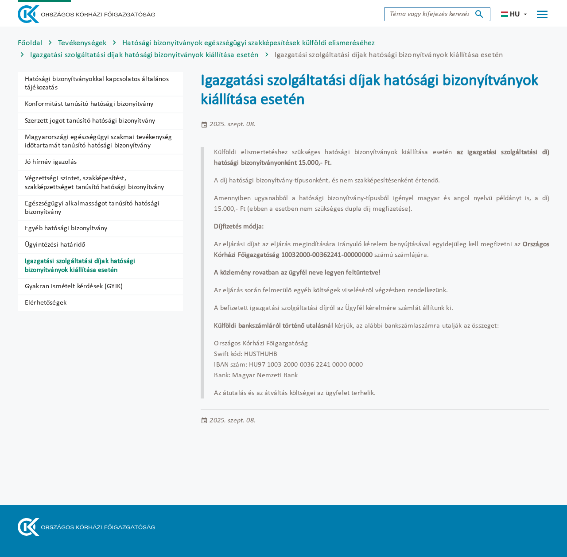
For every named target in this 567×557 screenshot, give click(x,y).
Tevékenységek (82, 43)
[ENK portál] (86, 14)
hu (515, 14)
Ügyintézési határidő (55, 244)
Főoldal (30, 43)
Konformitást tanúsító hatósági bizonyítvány (89, 104)
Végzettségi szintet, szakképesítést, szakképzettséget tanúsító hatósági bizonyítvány (94, 182)
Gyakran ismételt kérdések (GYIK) (74, 286)
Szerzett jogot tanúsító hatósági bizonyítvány (90, 120)
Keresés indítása (479, 14)
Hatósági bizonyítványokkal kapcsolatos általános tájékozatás (97, 83)
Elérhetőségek (45, 302)
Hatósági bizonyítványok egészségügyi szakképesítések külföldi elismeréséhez (248, 43)
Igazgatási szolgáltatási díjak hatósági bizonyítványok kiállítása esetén (144, 55)
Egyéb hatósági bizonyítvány (66, 228)
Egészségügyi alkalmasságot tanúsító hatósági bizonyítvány (92, 208)
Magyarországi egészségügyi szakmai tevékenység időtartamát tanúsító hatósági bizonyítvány (98, 141)
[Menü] (542, 14)
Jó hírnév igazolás (51, 162)
